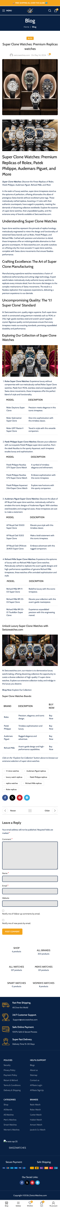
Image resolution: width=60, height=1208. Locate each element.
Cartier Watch (36, 1114)
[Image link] (14, 1167)
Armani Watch (36, 1124)
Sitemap (33, 1075)
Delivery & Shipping (12, 1090)
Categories (10, 1099)
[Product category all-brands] (43, 949)
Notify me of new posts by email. (16, 923)
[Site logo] (30, 10)
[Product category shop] (16, 948)
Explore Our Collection (22, 690)
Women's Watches (12, 1129)
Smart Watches (10, 1124)
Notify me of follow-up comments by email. (21, 913)
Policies (8, 1060)
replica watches (12, 783)
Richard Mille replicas (33, 783)
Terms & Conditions (12, 1085)
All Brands (8, 1109)
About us (34, 1070)
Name (5, 873)
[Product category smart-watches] (16, 982)
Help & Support (38, 1060)
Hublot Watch (36, 1119)
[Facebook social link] (5, 798)
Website (5, 898)
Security (7, 1065)
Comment (7, 839)
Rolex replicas (11, 789)
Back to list (30, 811)
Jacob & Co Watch (37, 1129)
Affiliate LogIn (36, 1085)
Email (5, 885)
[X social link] (12, 798)
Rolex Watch (35, 1109)
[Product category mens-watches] (43, 965)
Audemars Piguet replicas (36, 771)
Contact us (34, 1080)
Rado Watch (35, 1104)
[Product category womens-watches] (43, 982)
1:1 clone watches (12, 771)
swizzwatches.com (22, 55)
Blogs (32, 1065)
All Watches (9, 1114)
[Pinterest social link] (20, 798)
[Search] (50, 10)
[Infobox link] (30, 1005)
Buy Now (51, 717)
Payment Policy (10, 1075)
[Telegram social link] (27, 798)
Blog (34, 27)
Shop (6, 1104)
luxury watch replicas (14, 777)
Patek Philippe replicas (38, 777)
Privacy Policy (9, 1070)
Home (26, 27)
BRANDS (34, 1099)
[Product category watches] (16, 965)
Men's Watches (10, 1119)
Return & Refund (11, 1080)
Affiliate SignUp (37, 1090)
